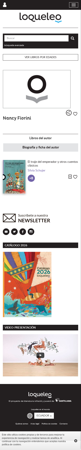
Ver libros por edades (41, 57)
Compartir (69, 113)
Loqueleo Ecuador (41, 18)
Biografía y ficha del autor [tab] (40, 147)
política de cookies (11, 444)
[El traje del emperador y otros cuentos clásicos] (14, 177)
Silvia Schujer (36, 170)
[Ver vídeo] (40, 355)
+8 (31, 178)
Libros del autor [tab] (40, 138)
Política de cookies (49, 424)
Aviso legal (35, 424)
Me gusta (75, 114)
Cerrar (75, 440)
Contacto (64, 424)
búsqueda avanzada (14, 45)
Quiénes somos (21, 424)
